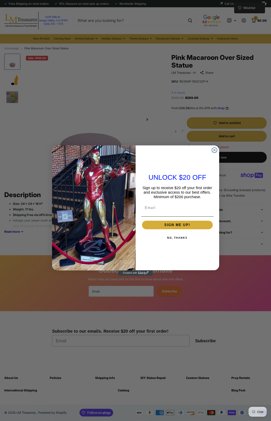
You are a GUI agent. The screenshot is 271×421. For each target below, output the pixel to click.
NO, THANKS (177, 238)
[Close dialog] (214, 150)
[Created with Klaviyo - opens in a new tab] (135, 273)
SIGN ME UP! (177, 225)
